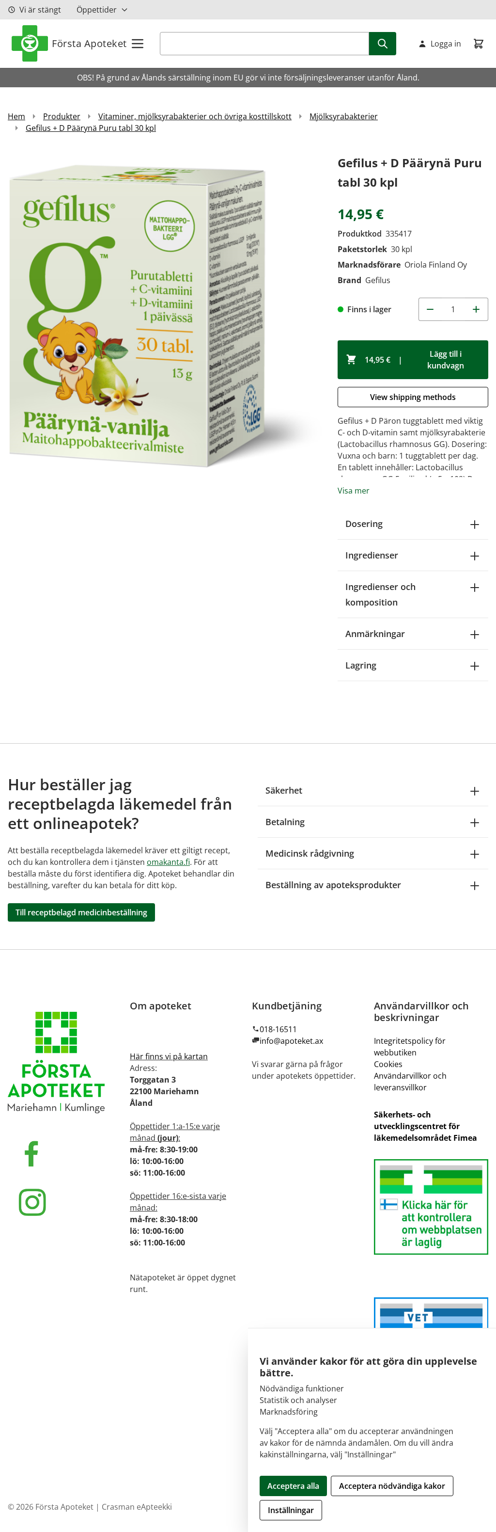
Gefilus (377, 280)
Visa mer (354, 490)
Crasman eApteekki (137, 1506)
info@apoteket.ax (291, 1041)
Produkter (61, 116)
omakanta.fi (168, 862)
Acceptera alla (293, 1486)
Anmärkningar (375, 633)
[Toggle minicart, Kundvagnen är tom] (478, 43)
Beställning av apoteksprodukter (333, 885)
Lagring (360, 665)
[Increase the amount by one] (476, 309)
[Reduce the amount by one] (430, 309)
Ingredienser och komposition (380, 594)
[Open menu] (137, 43)
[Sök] (382, 43)
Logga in (446, 43)
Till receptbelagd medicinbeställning (81, 912)
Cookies (388, 1064)
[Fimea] (431, 1207)
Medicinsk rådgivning (309, 853)
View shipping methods (413, 397)
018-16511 (278, 1029)
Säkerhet (283, 790)
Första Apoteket (89, 43)
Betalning (285, 822)
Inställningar (291, 1510)
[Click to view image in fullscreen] (168, 313)
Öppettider (97, 9)
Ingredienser (371, 555)
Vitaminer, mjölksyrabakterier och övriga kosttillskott (195, 116)
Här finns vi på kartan (169, 1056)
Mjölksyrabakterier (344, 116)
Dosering (364, 523)
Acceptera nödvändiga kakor (392, 1486)
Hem (16, 116)
